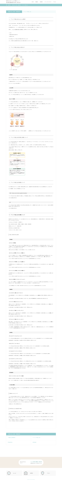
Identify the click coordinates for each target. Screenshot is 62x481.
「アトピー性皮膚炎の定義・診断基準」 (17, 29)
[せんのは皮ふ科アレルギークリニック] (13, 2)
